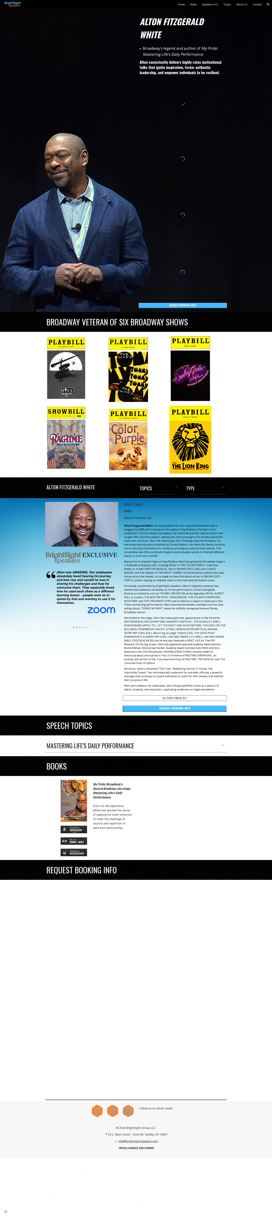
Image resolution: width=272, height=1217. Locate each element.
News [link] (193, 4)
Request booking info (137, 517)
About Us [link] (241, 4)
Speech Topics (133, 504)
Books (128, 511)
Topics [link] (227, 4)
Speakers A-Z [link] (210, 4)
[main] (182, 28)
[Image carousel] (81, 598)
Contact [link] (257, 4)
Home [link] (181, 4)
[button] (268, 4)
